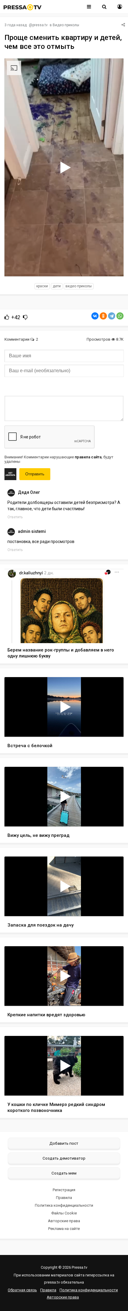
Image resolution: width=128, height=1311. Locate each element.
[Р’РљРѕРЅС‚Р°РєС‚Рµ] (95, 315)
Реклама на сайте (64, 1228)
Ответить (15, 517)
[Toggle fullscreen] (112, 266)
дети (57, 286)
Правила (64, 1197)
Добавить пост (63, 1143)
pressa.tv (40, 25)
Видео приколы (66, 25)
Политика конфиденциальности (64, 1205)
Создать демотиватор (64, 1158)
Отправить (34, 474)
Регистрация (64, 1190)
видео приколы (78, 286)
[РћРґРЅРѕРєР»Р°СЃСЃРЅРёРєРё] (103, 315)
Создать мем (64, 1173)
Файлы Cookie (64, 1213)
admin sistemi (32, 531)
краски (42, 286)
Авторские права (64, 1221)
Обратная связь (22, 1290)
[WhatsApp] (120, 315)
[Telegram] (111, 315)
